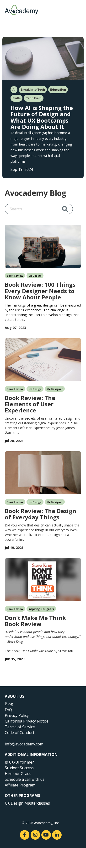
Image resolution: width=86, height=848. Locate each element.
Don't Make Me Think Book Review (35, 620)
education (58, 89)
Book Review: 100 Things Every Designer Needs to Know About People (40, 290)
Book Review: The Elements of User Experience (30, 404)
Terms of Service (20, 726)
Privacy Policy (17, 715)
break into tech (33, 89)
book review (15, 275)
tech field (34, 98)
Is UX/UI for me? (19, 762)
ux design (35, 275)
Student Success (19, 767)
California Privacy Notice (26, 721)
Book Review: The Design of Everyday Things (40, 513)
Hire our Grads (18, 773)
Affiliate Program (20, 785)
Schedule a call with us (24, 779)
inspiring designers (41, 609)
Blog (9, 704)
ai (14, 89)
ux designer (55, 389)
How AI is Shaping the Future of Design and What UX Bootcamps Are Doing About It (42, 117)
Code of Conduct (19, 732)
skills (16, 98)
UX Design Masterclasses (27, 803)
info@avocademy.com (24, 744)
